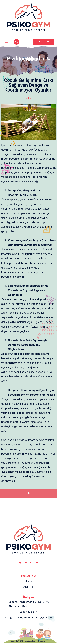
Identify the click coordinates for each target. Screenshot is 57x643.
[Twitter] (25, 562)
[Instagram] (31, 562)
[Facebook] (20, 562)
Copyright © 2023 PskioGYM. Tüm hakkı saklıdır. (28, 641)
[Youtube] (36, 562)
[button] (6, 42)
